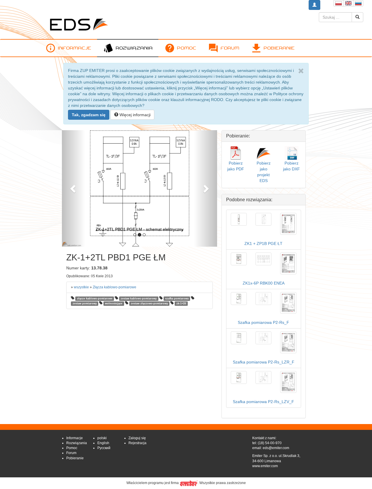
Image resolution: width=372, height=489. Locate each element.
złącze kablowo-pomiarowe (94, 298)
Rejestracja (137, 443)
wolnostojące (113, 303)
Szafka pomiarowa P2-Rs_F (263, 322)
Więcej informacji (134, 114)
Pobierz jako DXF (291, 166)
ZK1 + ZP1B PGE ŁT (263, 243)
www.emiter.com (265, 466)
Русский (103, 448)
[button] (73, 188)
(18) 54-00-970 (270, 443)
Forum (230, 48)
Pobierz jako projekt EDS (264, 172)
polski (102, 438)
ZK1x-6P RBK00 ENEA (264, 283)
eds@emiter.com (276, 448)
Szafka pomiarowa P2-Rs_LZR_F (263, 362)
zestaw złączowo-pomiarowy (149, 303)
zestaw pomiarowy (85, 303)
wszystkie (81, 287)
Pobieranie (279, 48)
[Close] (301, 71)
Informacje (74, 48)
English (103, 443)
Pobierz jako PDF (235, 166)
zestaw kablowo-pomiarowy (139, 298)
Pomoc (186, 48)
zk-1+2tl (181, 303)
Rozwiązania (134, 48)
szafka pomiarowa (177, 298)
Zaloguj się (137, 438)
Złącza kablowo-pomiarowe (114, 287)
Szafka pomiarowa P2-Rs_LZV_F (263, 401)
